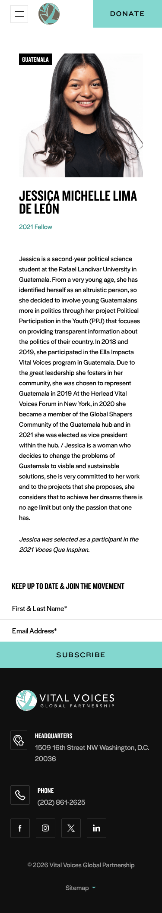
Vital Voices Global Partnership (92, 864)
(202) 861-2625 (62, 802)
